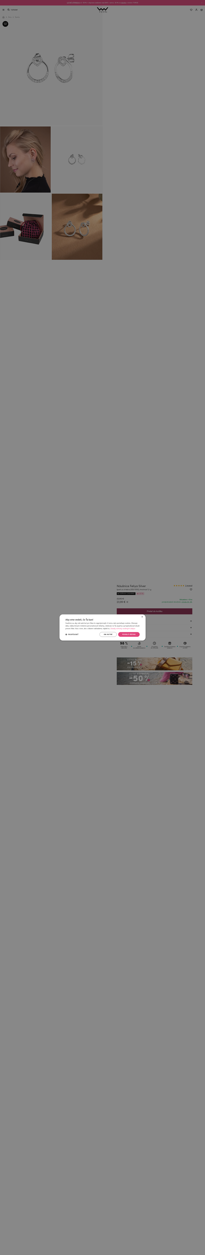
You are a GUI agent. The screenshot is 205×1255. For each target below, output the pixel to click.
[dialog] (103, 627)
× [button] (142, 617)
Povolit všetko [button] (129, 634)
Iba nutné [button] (108, 634)
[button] (71, 634)
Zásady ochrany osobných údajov (122, 628)
